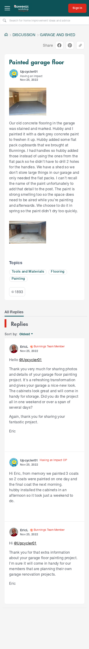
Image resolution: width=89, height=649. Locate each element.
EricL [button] (24, 347)
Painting (18, 278)
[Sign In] (77, 8)
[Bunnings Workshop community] (21, 8)
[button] (13, 73)
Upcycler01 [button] (29, 71)
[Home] (6, 35)
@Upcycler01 (30, 359)
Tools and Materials (28, 271)
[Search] (4, 20)
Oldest (25, 334)
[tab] (14, 311)
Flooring (58, 271)
